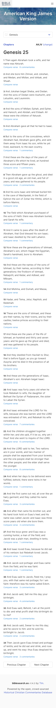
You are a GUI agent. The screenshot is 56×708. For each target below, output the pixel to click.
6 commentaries (27, 67)
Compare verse (10, 67)
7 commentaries (27, 424)
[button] (52, 4)
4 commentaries (27, 601)
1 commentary (26, 150)
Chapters (8, 44)
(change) (48, 44)
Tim (41, 683)
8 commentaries (27, 469)
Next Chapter (41, 664)
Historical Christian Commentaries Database (28, 692)
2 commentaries (27, 185)
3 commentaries (27, 504)
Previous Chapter (16, 664)
